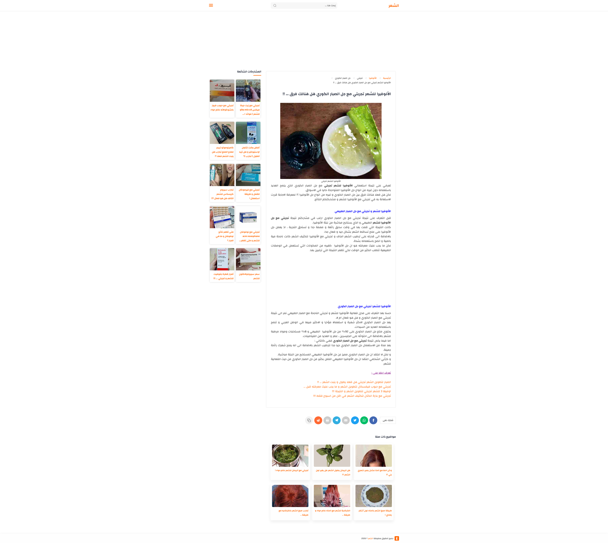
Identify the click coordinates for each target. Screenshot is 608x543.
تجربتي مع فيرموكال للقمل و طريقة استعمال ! (249, 194)
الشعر (394, 5)
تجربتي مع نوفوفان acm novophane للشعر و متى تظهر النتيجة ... (250, 236)
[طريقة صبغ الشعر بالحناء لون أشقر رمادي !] (373, 496)
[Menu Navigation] (211, 5)
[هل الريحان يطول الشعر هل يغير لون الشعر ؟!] (332, 456)
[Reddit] (318, 421)
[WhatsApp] (364, 421)
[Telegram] (337, 421)
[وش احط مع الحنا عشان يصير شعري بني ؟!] (373, 456)
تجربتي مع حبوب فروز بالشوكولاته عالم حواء (222, 107)
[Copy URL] (309, 421)
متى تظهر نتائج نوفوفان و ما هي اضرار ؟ (225, 236)
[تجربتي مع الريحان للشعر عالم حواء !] (290, 456)
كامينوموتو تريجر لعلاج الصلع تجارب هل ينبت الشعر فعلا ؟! (223, 151)
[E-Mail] (346, 421)
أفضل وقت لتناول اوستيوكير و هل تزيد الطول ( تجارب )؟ (249, 151)
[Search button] (275, 5)
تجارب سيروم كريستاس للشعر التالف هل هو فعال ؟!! (222, 194)
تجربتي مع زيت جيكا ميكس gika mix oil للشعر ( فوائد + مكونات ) (250, 109)
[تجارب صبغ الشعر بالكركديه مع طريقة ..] (290, 496)
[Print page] (328, 421)
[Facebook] (374, 421)
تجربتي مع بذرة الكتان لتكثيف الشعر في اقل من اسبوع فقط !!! (352, 395)
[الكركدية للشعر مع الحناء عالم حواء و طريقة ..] (332, 496)
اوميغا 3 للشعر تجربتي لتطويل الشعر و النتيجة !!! (361, 391)
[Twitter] (355, 421)
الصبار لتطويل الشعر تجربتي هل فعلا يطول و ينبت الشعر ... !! (354, 382)
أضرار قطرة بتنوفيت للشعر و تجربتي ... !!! (223, 276)
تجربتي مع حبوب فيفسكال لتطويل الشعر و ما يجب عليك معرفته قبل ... (347, 386)
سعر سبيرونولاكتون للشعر (249, 276)
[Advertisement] (304, 44)
